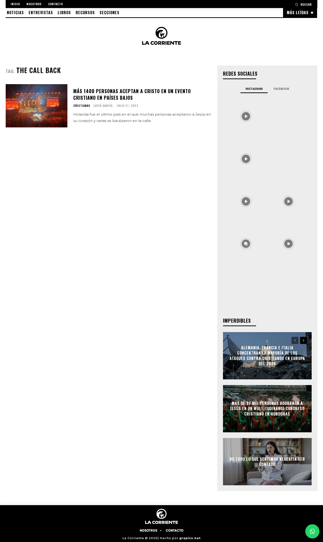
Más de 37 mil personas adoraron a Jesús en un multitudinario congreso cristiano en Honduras (267, 408)
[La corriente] (161, 35)
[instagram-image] (246, 116)
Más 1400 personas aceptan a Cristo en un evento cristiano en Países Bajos (132, 94)
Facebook (281, 89)
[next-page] (303, 340)
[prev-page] (295, 340)
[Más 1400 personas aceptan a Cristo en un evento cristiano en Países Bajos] (36, 105)
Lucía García (103, 106)
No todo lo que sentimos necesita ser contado (267, 461)
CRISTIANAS (81, 105)
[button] (303, 4)
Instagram (254, 89)
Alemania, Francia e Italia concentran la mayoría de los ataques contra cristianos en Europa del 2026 (267, 355)
